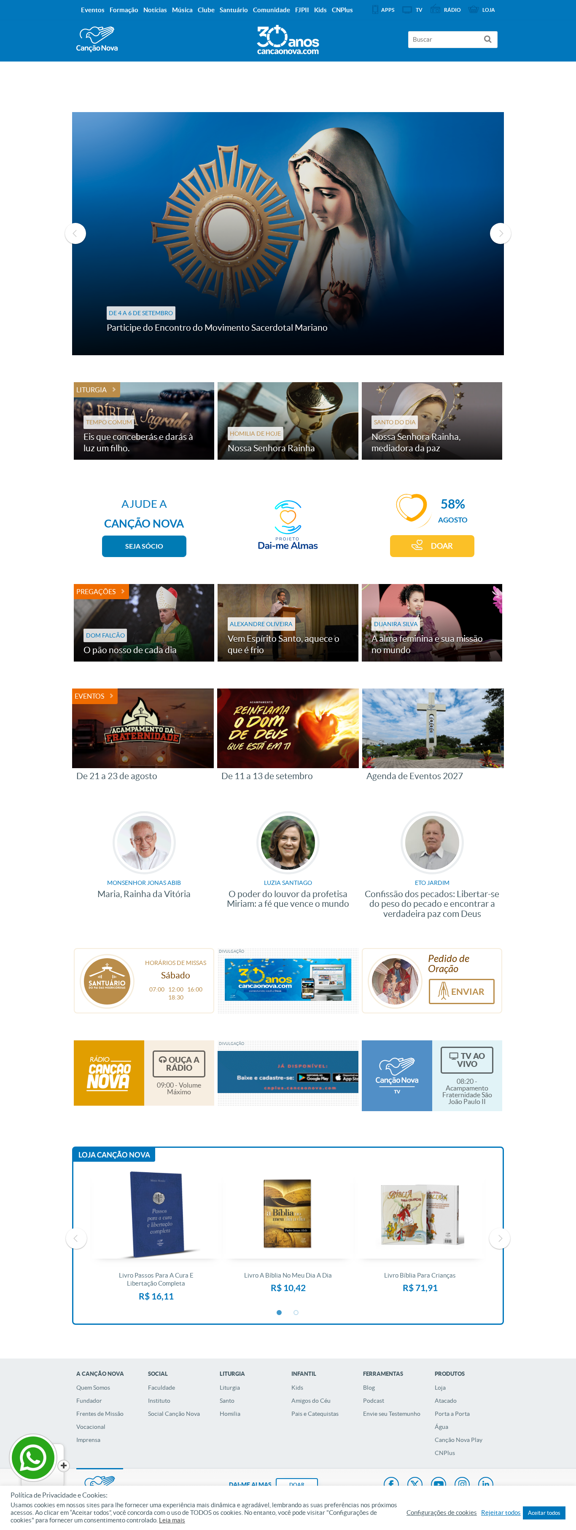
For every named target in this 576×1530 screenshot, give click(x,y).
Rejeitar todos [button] (501, 1512)
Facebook (391, 1485)
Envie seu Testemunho (391, 1413)
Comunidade (271, 9)
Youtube (438, 1485)
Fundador (89, 1400)
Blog (369, 1387)
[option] (288, 233)
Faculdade (161, 1387)
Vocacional (90, 1426)
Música (182, 9)
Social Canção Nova (174, 1413)
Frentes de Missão (100, 1413)
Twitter (415, 1485)
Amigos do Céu (311, 1400)
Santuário (234, 9)
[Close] (63, 1466)
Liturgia (91, 390)
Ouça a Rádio (182, 1063)
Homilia (230, 1413)
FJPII (302, 9)
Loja (440, 1387)
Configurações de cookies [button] (441, 1512)
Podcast (373, 1400)
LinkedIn (486, 1485)
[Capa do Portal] (288, 37)
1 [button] (279, 1313)
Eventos (89, 696)
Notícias (155, 9)
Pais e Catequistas (315, 1413)
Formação (124, 9)
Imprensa (88, 1439)
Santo (227, 1400)
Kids (297, 1387)
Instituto (159, 1400)
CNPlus (445, 1453)
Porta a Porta (452, 1413)
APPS (387, 10)
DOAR (442, 545)
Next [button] (500, 233)
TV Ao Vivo (471, 1060)
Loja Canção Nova (114, 1155)
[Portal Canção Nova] (97, 39)
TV (419, 10)
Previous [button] (75, 233)
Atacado (446, 1400)
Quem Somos (93, 1387)
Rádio (452, 10)
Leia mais (172, 1520)
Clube (206, 9)
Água (441, 1426)
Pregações (96, 591)
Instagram (462, 1485)
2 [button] (296, 1313)
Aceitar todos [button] (544, 1513)
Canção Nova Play (458, 1439)
